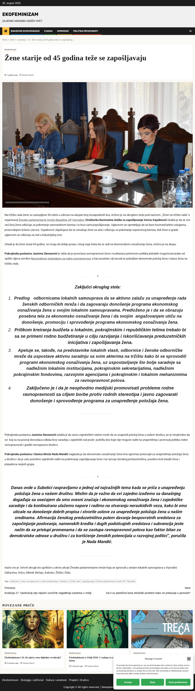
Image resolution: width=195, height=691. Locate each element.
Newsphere (108, 687)
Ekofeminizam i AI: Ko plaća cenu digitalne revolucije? (33, 657)
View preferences (178, 682)
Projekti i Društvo (79, 680)
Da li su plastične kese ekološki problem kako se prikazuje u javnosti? (148, 590)
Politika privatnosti (85, 31)
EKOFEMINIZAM (20, 14)
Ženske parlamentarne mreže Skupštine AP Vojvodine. (52, 220)
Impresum (63, 31)
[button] (188, 658)
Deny (152, 682)
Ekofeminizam (10, 50)
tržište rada (75, 581)
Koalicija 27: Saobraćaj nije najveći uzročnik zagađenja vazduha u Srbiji (48, 590)
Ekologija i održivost (32, 680)
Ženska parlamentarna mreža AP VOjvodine (115, 581)
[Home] (5, 31)
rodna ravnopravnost (30, 581)
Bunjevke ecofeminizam (25, 31)
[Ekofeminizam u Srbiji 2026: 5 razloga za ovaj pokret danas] (97, 629)
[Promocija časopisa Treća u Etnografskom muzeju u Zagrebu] (162, 629)
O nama (48, 31)
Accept (128, 682)
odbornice (14, 581)
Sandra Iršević (28, 75)
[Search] (190, 31)
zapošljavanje (88, 581)
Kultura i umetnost (56, 680)
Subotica (64, 581)
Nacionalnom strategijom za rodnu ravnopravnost (61, 258)
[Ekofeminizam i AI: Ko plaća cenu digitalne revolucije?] (33, 629)
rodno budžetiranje (49, 581)
